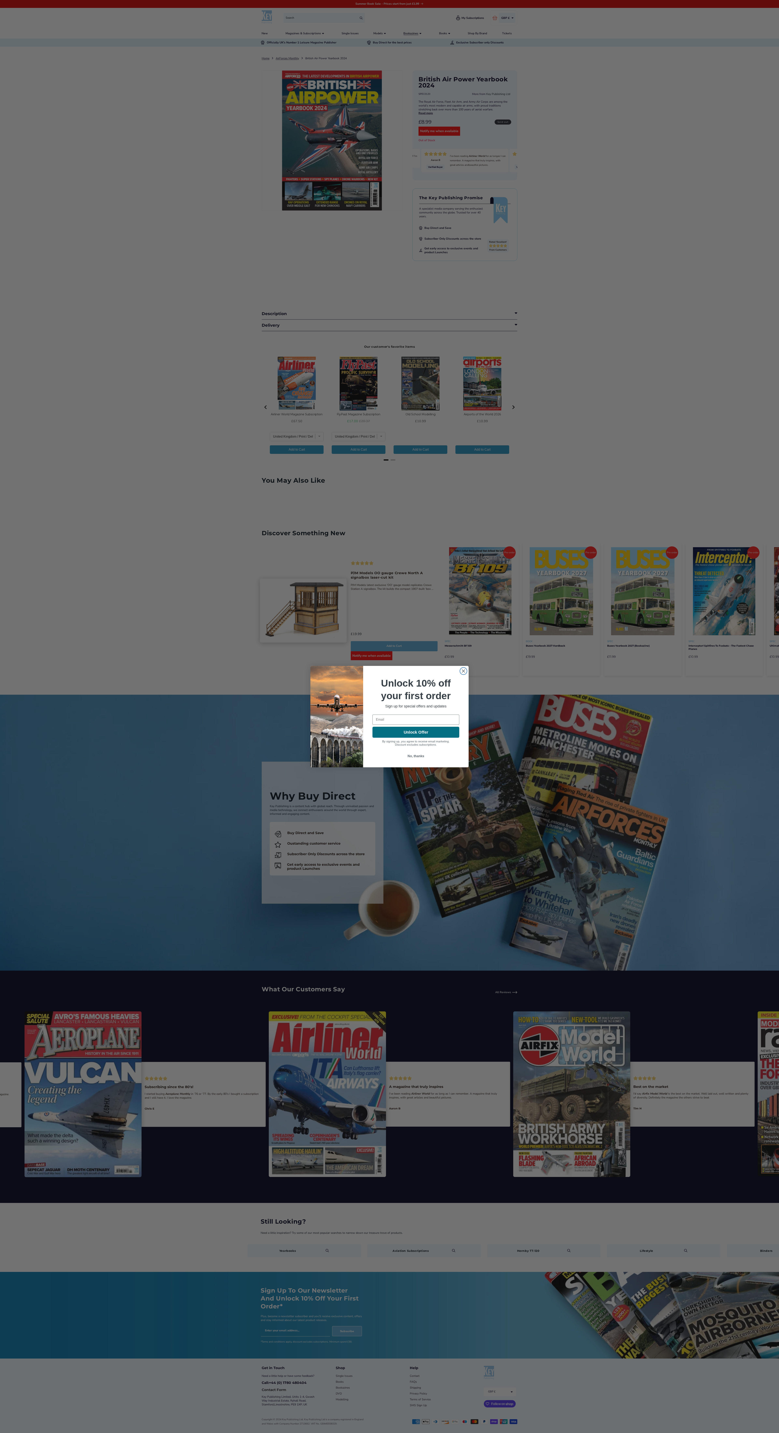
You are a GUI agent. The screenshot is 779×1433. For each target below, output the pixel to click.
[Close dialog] (463, 671)
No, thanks (416, 756)
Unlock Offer (416, 732)
